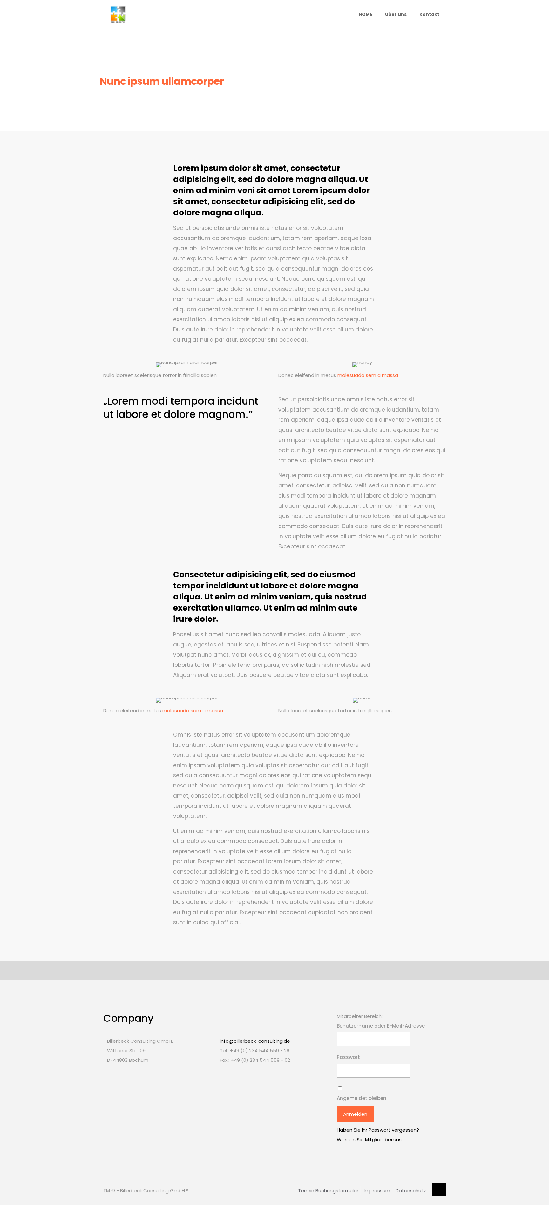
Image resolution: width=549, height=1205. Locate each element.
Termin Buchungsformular (328, 1190)
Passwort (348, 1057)
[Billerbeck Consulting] (118, 14)
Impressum (377, 1190)
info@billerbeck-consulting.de (255, 1041)
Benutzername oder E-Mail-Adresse (381, 1025)
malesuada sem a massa (367, 375)
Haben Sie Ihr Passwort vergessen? (378, 1130)
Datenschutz (411, 1190)
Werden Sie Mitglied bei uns (369, 1139)
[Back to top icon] (439, 1189)
